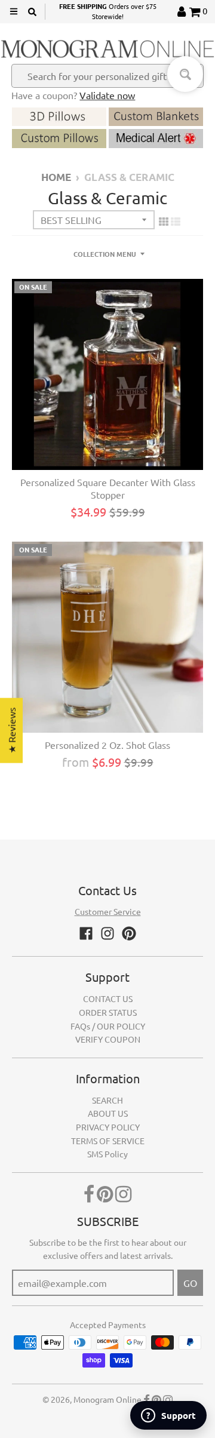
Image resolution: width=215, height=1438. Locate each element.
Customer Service (108, 911)
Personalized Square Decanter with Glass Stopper (107, 488)
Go (190, 1283)
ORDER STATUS (108, 1012)
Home (56, 177)
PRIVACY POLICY (108, 1126)
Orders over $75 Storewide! (107, 11)
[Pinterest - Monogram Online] (129, 933)
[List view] (175, 221)
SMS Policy (107, 1153)
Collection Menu (104, 254)
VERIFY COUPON (107, 1039)
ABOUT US (108, 1113)
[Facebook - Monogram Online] (86, 933)
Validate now (107, 95)
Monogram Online (107, 1399)
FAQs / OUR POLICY (107, 1026)
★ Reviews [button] (11, 731)
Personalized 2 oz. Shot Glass (107, 745)
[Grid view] (163, 221)
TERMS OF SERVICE (108, 1140)
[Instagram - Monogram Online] (107, 933)
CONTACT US (108, 998)
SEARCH (107, 1100)
